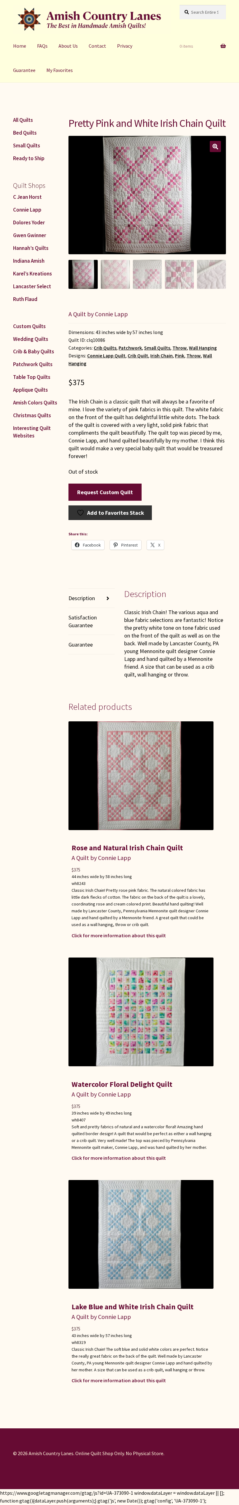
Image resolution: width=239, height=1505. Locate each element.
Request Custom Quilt (105, 492)
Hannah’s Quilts (31, 248)
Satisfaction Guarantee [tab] (82, 621)
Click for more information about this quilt (119, 935)
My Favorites (59, 70)
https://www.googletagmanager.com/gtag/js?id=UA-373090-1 (66, 1493)
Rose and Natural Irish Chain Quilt (127, 848)
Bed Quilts (25, 132)
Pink (179, 356)
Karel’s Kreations (32, 273)
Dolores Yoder (29, 222)
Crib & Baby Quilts (33, 351)
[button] (215, 146)
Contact (97, 46)
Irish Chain (161, 356)
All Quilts (23, 120)
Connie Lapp (27, 209)
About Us (68, 46)
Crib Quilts (105, 348)
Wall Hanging (203, 348)
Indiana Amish (29, 260)
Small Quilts (157, 348)
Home (19, 46)
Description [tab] (81, 598)
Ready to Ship (29, 158)
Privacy (124, 46)
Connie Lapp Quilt (106, 356)
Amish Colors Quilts (35, 402)
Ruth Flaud (25, 299)
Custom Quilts (29, 326)
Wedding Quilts (30, 339)
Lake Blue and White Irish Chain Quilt (133, 1307)
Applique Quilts (30, 389)
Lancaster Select (32, 286)
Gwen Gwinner (29, 235)
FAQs (42, 46)
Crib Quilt (138, 356)
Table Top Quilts (31, 377)
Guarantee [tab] (80, 644)
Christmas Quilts (32, 415)
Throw (179, 348)
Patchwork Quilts (33, 364)
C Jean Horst (27, 197)
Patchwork (130, 348)
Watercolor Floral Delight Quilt (122, 1084)
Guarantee (24, 70)
